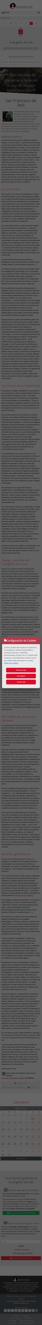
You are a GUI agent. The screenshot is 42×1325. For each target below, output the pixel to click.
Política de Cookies (11, 663)
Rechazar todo (21, 670)
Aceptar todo (21, 682)
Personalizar (21, 676)
